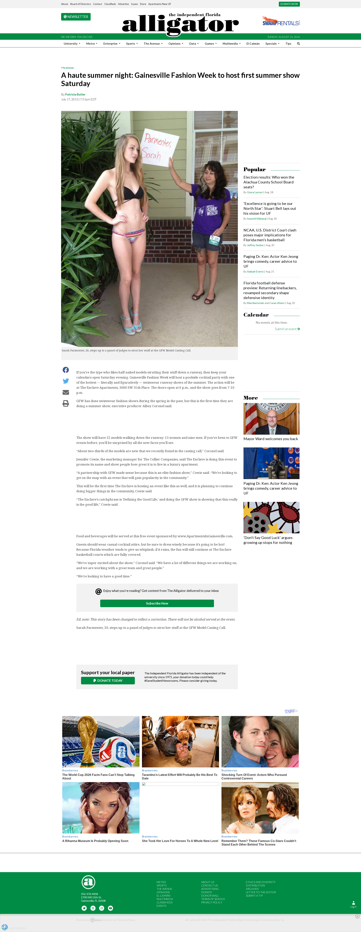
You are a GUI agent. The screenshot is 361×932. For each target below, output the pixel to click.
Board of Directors (80, 3)
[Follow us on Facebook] (93, 908)
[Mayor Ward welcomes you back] (271, 419)
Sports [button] (131, 43)
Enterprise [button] (110, 43)
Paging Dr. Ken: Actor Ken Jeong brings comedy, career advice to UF (270, 261)
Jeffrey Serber (255, 245)
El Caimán (253, 43)
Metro (161, 882)
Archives (252, 888)
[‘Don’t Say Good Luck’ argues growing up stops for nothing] (271, 518)
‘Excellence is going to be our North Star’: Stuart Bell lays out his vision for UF (269, 208)
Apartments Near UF (159, 3)
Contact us (209, 885)
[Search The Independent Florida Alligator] (298, 43)
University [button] (71, 43)
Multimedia (165, 899)
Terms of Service (213, 899)
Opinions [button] (174, 43)
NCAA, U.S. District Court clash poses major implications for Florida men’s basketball (269, 235)
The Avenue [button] (152, 43)
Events (161, 905)
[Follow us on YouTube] (110, 908)
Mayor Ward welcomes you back (270, 438)
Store (143, 3)
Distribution (255, 885)
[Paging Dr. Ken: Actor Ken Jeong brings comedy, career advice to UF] (271, 463)
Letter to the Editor (261, 892)
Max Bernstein (255, 303)
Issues (134, 3)
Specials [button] (271, 43)
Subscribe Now (157, 603)
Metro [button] (90, 43)
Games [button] (210, 43)
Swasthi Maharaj (256, 218)
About (64, 3)
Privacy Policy (211, 902)
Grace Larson (255, 192)
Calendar (256, 314)
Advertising (210, 888)
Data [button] (193, 43)
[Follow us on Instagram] (102, 908)
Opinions (163, 892)
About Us (207, 882)
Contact (97, 3)
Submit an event (286, 329)
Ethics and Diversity (260, 882)
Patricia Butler (75, 94)
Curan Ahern (276, 303)
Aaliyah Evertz (255, 271)
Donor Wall (210, 895)
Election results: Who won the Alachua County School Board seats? (268, 182)
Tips (288, 43)
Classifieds (110, 3)
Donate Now (289, 3)
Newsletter (77, 17)
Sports (161, 885)
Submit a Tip (254, 895)
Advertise (123, 3)
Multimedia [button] (230, 43)
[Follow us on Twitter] (84, 908)
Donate (206, 892)
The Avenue (67, 67)
